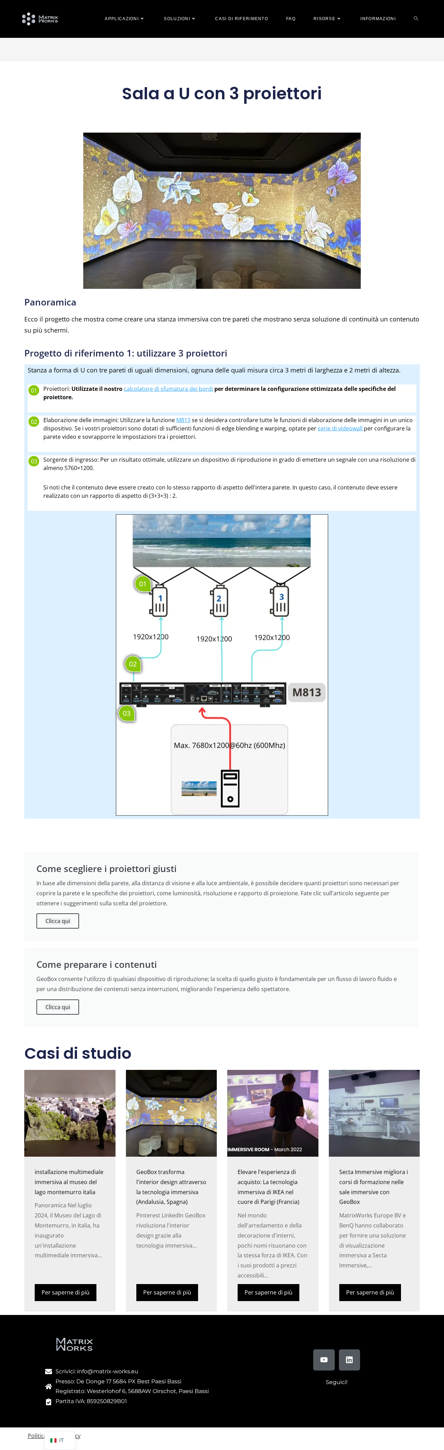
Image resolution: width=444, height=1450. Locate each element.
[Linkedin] (349, 1360)
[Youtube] (324, 1360)
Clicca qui (57, 921)
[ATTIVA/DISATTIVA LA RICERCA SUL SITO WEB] (416, 19)
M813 (183, 420)
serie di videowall (341, 428)
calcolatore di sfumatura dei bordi (168, 389)
